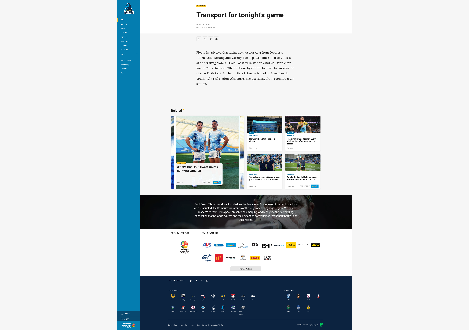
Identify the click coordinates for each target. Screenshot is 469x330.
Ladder (124, 33)
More (123, 54)
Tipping (124, 50)
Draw (123, 28)
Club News (201, 6)
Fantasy (125, 45)
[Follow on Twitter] (202, 280)
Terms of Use (172, 325)
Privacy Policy (183, 325)
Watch (124, 24)
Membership (126, 60)
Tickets (124, 69)
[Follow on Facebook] (196, 280)
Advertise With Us (217, 325)
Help (198, 325)
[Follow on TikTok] (191, 280)
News (123, 20)
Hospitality (125, 64)
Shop (123, 73)
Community (126, 41)
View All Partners (246, 269)
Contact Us (205, 325)
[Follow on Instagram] (207, 280)
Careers (193, 325)
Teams (124, 37)
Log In (126, 319)
